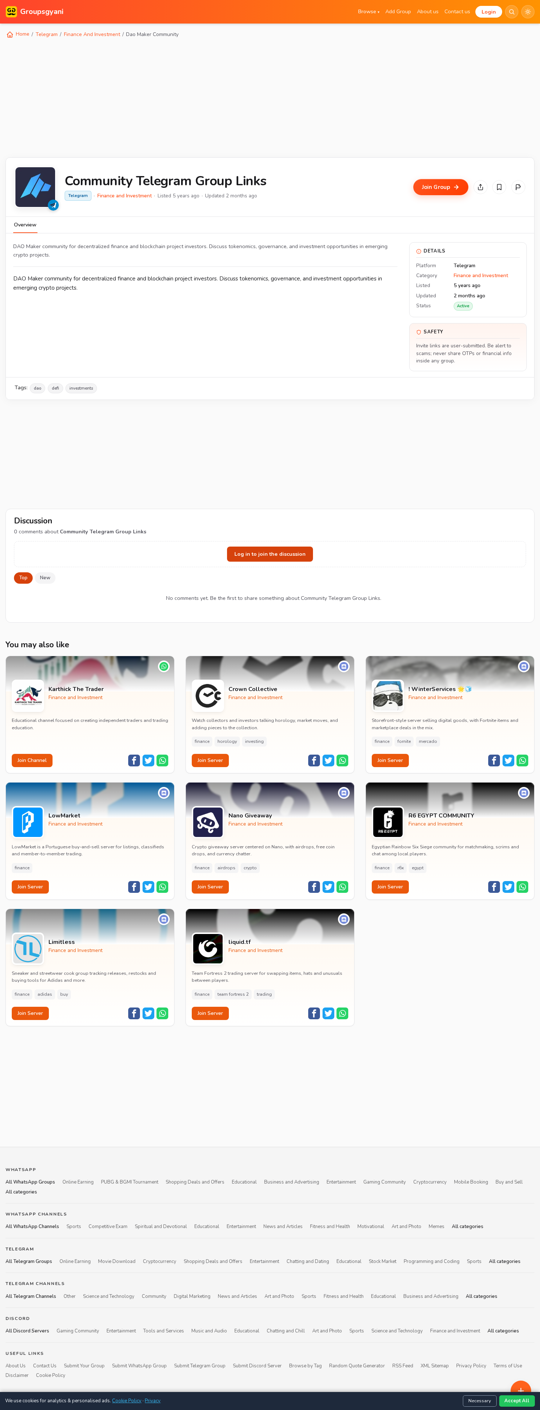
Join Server (210, 760)
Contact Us (45, 1366)
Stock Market (382, 1261)
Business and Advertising (291, 1182)
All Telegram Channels (31, 1296)
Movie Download (117, 1261)
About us (428, 11)
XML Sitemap (435, 1366)
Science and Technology (108, 1296)
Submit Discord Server (257, 1366)
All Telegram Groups (29, 1261)
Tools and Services (163, 1331)
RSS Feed (402, 1366)
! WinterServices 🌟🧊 (440, 689)
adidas (44, 994)
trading (264, 994)
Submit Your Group (84, 1366)
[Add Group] (521, 1391)
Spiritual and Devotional (161, 1226)
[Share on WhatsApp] (162, 760)
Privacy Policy (471, 1366)
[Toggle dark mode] (527, 11)
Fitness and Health (330, 1226)
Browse (368, 11)
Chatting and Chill (286, 1331)
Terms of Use (508, 1366)
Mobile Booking (471, 1182)
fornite (404, 741)
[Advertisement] (226, 97)
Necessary (479, 1401)
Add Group (398, 11)
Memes (436, 1226)
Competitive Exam (108, 1226)
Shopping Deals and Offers (195, 1182)
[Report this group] (518, 187)
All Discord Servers (27, 1331)
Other (70, 1296)
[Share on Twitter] (148, 760)
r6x (400, 868)
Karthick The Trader (76, 689)
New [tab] (45, 578)
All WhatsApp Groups (30, 1182)
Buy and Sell (509, 1182)
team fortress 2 (233, 994)
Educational (244, 1182)
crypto (250, 868)
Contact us (457, 11)
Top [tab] (23, 578)
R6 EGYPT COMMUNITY (441, 816)
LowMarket (64, 816)
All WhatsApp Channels (32, 1226)
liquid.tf (239, 942)
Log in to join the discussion (270, 554)
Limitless (61, 942)
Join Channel (32, 760)
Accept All (516, 1401)
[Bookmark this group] (499, 187)
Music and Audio (209, 1331)
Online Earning (78, 1182)
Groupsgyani (42, 12)
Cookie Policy (50, 1376)
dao (37, 388)
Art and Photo (406, 1226)
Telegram (47, 34)
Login (489, 11)
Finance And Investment (92, 34)
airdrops (226, 868)
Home (21, 34)
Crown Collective (252, 689)
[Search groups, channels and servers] (511, 11)
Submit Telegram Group (200, 1366)
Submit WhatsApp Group (139, 1366)
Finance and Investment (124, 195)
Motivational (370, 1226)
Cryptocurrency (430, 1182)
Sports (73, 1226)
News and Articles (283, 1226)
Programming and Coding (432, 1261)
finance (202, 741)
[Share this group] (480, 187)
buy (64, 994)
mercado (428, 741)
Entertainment (341, 1182)
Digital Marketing (192, 1296)
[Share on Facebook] (134, 760)
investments (81, 388)
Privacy (153, 1401)
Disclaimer (17, 1376)
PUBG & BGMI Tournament (129, 1182)
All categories (21, 1192)
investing (254, 741)
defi (55, 388)
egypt (418, 868)
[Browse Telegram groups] (53, 205)
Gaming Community (384, 1182)
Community (154, 1296)
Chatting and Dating (308, 1261)
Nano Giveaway (250, 816)
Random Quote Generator (357, 1366)
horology (227, 741)
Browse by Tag (305, 1366)
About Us (16, 1366)
